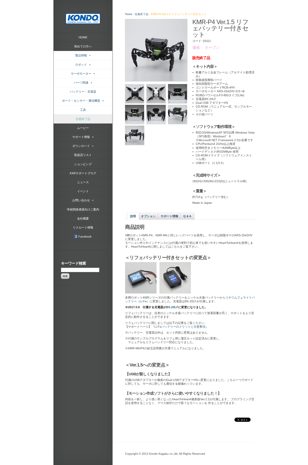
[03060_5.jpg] (134, 114)
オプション (148, 216)
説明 (133, 216)
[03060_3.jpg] (156, 93)
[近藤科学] (83, 15)
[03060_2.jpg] (134, 93)
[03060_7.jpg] (177, 114)
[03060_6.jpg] (156, 114)
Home (128, 14)
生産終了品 (141, 14)
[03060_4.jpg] (177, 93)
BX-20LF (172, 307)
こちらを (177, 246)
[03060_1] (156, 50)
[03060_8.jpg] (134, 135)
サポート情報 (169, 216)
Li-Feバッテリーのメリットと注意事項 (179, 326)
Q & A (187, 216)
